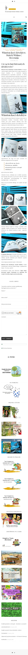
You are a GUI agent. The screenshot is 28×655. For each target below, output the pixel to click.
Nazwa (3, 290)
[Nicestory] (14, 9)
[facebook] (12, 1)
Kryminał (12, 50)
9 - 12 (8, 49)
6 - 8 (5, 49)
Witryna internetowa (6, 304)
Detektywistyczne (16, 49)
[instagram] (14, 1)
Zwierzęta (19, 50)
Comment (3, 317)
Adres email (4, 297)
